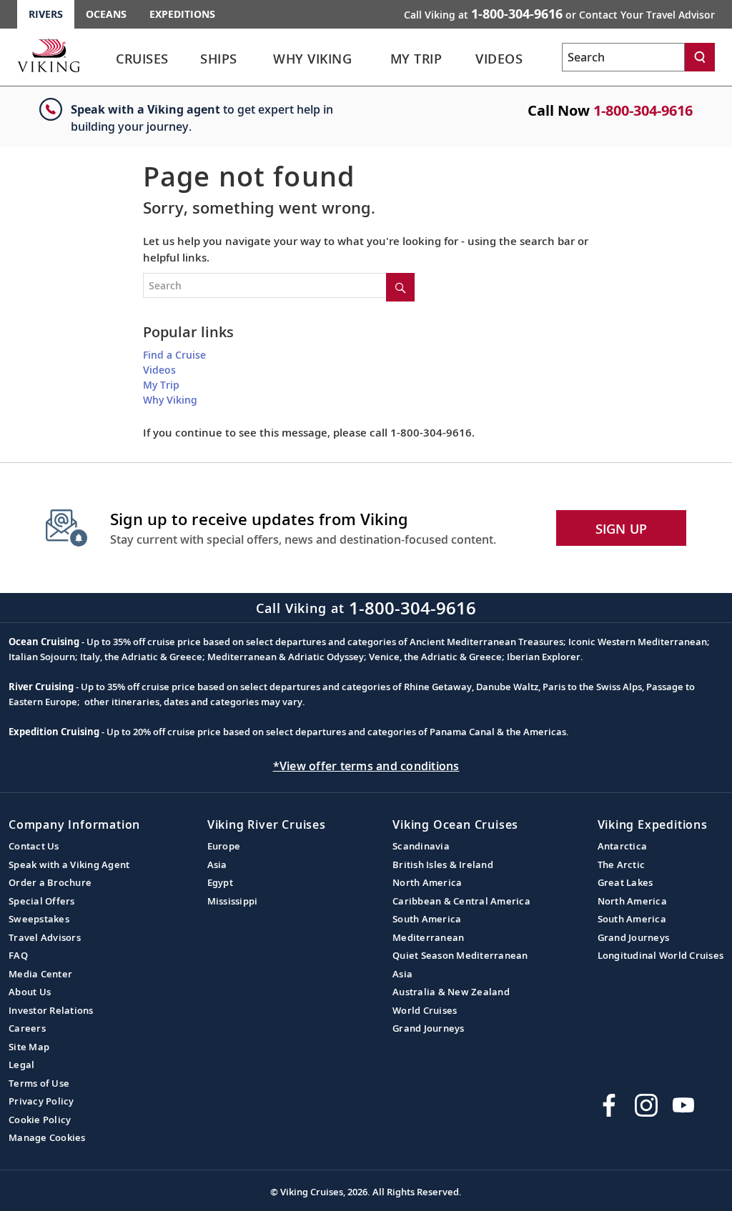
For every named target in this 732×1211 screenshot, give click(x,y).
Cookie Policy (40, 1119)
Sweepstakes (39, 918)
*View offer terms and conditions (366, 766)
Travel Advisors (45, 937)
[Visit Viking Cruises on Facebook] (609, 1105)
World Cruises (424, 1010)
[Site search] (400, 287)
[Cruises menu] (189, 59)
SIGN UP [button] (621, 528)
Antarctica (623, 845)
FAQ (18, 955)
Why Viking (170, 400)
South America (426, 918)
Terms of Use (39, 1083)
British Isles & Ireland (442, 864)
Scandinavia (421, 845)
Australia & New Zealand (451, 991)
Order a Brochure (50, 882)
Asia (217, 864)
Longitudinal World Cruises (661, 955)
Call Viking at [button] (559, 13)
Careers (27, 1028)
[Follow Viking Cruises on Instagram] (646, 1105)
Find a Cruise (174, 355)
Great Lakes (625, 882)
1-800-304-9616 (643, 110)
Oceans (106, 14)
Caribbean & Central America (461, 900)
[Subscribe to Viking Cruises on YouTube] (683, 1105)
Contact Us (34, 845)
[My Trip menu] (462, 59)
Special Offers (42, 900)
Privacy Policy (41, 1101)
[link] (142, 62)
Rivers (46, 14)
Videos (159, 370)
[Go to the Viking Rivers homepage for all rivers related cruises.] (48, 55)
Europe (224, 845)
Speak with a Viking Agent (69, 864)
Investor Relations (51, 1010)
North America (427, 882)
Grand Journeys (428, 1028)
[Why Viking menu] (377, 59)
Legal (21, 1064)
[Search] (700, 57)
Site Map (29, 1046)
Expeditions (182, 14)
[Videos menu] (542, 59)
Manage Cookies (47, 1137)
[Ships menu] (255, 59)
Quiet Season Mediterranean (460, 955)
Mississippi (232, 900)
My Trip (161, 385)
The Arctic (622, 864)
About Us (30, 991)
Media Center (40, 973)
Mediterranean (428, 937)
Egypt (220, 882)
